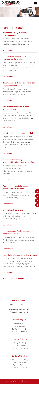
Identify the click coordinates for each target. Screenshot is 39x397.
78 (9, 28)
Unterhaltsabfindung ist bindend (15, 210)
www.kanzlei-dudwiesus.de (19, 310)
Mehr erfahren (8, 50)
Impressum (24, 386)
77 (7, 28)
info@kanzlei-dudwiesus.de (19, 312)
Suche (17, 386)
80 (14, 28)
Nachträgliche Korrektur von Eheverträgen (20, 255)
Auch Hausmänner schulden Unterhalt (18, 133)
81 (17, 28)
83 (21, 28)
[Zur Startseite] (11, 5)
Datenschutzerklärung (18, 388)
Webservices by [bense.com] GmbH (15, 381)
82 (19, 28)
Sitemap (10, 386)
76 (5, 28)
